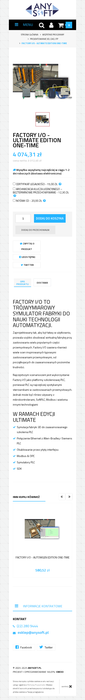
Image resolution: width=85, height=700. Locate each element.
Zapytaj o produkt (27, 246)
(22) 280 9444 (27, 626)
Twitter (28, 265)
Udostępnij (28, 257)
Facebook (26, 647)
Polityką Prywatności (36, 684)
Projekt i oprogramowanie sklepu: (38, 672)
